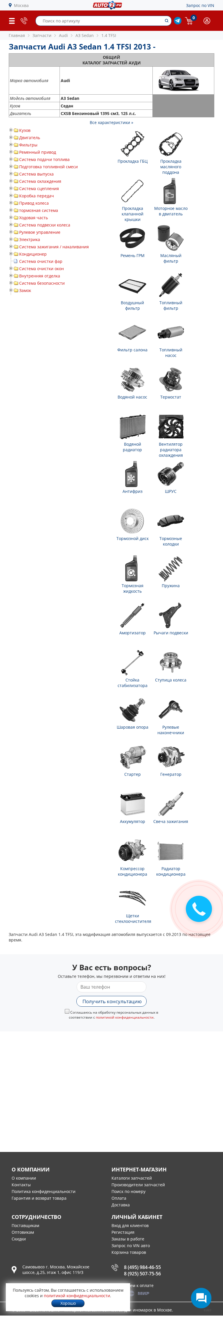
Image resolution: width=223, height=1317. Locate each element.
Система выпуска (36, 174)
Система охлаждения (40, 181)
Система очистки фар (40, 261)
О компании (24, 1178)
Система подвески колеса (44, 225)
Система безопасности (42, 283)
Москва (21, 5)
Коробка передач (36, 196)
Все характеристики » (111, 122)
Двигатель (29, 137)
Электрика (29, 239)
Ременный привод (37, 152)
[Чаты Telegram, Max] (201, 1298)
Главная (17, 35)
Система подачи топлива (44, 159)
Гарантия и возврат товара (39, 1198)
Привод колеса (34, 203)
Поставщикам (25, 1225)
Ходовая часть (33, 217)
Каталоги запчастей (132, 1178)
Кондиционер (33, 254)
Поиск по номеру (128, 1191)
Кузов (24, 130)
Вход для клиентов (130, 1225)
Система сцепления (39, 188)
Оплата (119, 1198)
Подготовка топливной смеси (48, 166)
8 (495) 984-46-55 (142, 1267)
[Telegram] (177, 23)
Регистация (123, 1232)
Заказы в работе (128, 1239)
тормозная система (38, 210)
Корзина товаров (129, 1252)
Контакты (21, 1184)
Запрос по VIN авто (131, 1245)
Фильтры (28, 145)
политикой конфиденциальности (125, 1017)
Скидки (19, 1239)
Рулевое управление (39, 232)
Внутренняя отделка (39, 276)
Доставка (121, 1205)
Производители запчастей (138, 1184)
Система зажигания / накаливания (54, 246)
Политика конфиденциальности (43, 1191)
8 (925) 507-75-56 (142, 1273)
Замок (25, 290)
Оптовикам (23, 1232)
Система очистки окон (41, 268)
